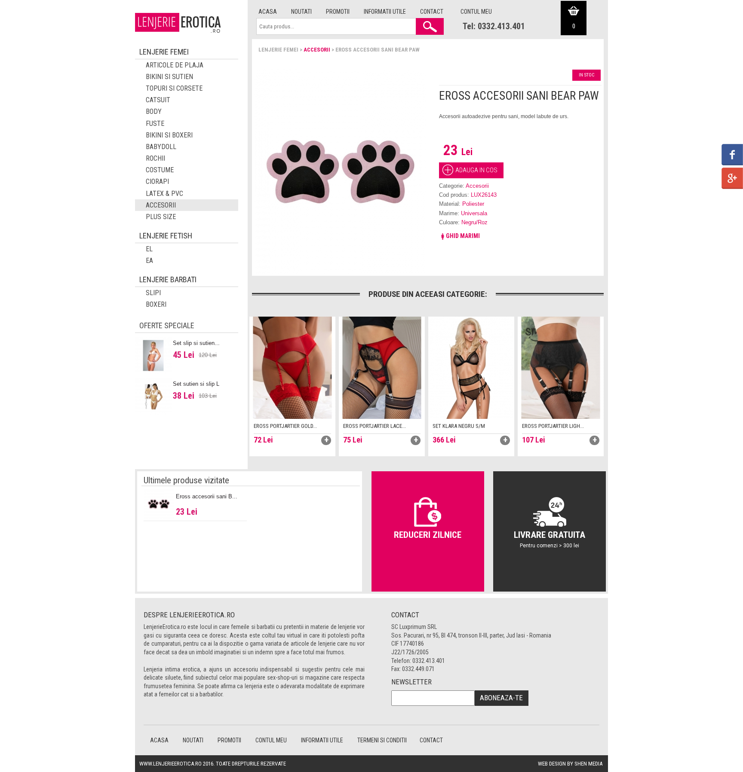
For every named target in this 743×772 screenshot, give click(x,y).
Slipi (153, 293)
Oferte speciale (166, 325)
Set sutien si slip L (196, 384)
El (149, 249)
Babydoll (161, 147)
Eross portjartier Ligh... (553, 426)
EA (149, 260)
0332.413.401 (428, 660)
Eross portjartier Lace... (374, 426)
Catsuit (158, 100)
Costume (160, 170)
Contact (431, 11)
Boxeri (156, 304)
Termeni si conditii (382, 740)
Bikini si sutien (169, 77)
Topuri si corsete (174, 88)
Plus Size (161, 217)
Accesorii (317, 49)
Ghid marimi (463, 235)
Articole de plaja (174, 65)
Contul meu (476, 11)
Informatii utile (385, 11)
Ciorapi (157, 181)
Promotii (338, 11)
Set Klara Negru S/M (459, 426)
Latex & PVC (164, 193)
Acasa (267, 11)
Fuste (155, 123)
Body (154, 111)
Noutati (301, 11)
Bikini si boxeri (169, 135)
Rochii (155, 158)
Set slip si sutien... (196, 343)
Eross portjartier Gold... (285, 426)
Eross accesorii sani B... (206, 496)
